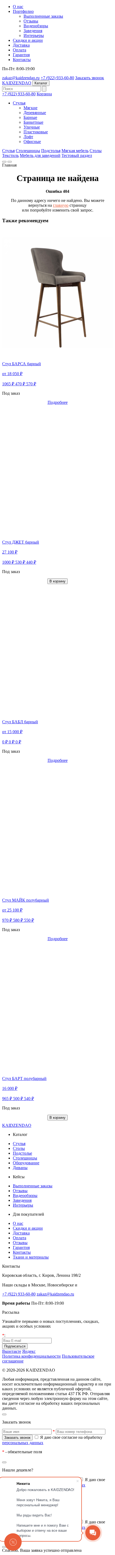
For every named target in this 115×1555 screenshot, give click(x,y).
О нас (18, 6)
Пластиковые (36, 132)
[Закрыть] (4, 1414)
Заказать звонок (89, 78)
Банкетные (33, 122)
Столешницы (28, 150)
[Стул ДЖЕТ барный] (57, 471)
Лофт (28, 136)
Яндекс (29, 1351)
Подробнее (58, 402)
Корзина (44, 94)
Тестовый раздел (77, 155)
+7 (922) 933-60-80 (57, 78)
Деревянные (35, 112)
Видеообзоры (36, 26)
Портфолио (23, 11)
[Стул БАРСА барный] (57, 292)
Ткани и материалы (31, 1257)
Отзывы (31, 21)
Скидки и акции (28, 40)
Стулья (19, 103)
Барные (30, 117)
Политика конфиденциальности (31, 1356)
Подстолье (22, 1153)
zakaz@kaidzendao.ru (21, 78)
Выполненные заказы (43, 16)
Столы (96, 150)
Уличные (32, 127)
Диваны (20, 1167)
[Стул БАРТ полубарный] (57, 1007)
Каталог (40, 83)
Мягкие (30, 108)
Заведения (33, 30)
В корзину (57, 581)
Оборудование (26, 1163)
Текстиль (10, 155)
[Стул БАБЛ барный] (57, 651)
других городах (92, 1285)
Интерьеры (34, 35)
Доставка (21, 45)
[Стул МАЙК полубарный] (57, 829)
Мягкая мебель (75, 150)
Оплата (19, 50)
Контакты (22, 59)
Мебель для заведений (40, 155)
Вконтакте (11, 1351)
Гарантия (21, 54)
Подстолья (50, 150)
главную (60, 205)
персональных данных (22, 1442)
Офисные (32, 141)
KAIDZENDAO (16, 83)
